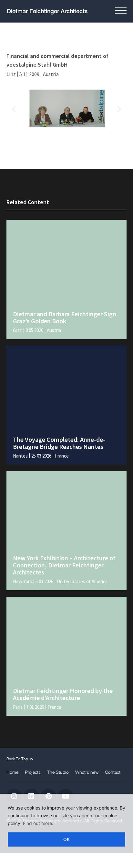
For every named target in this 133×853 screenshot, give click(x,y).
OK (66, 839)
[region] (66, 823)
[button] (123, 11)
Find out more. (38, 823)
